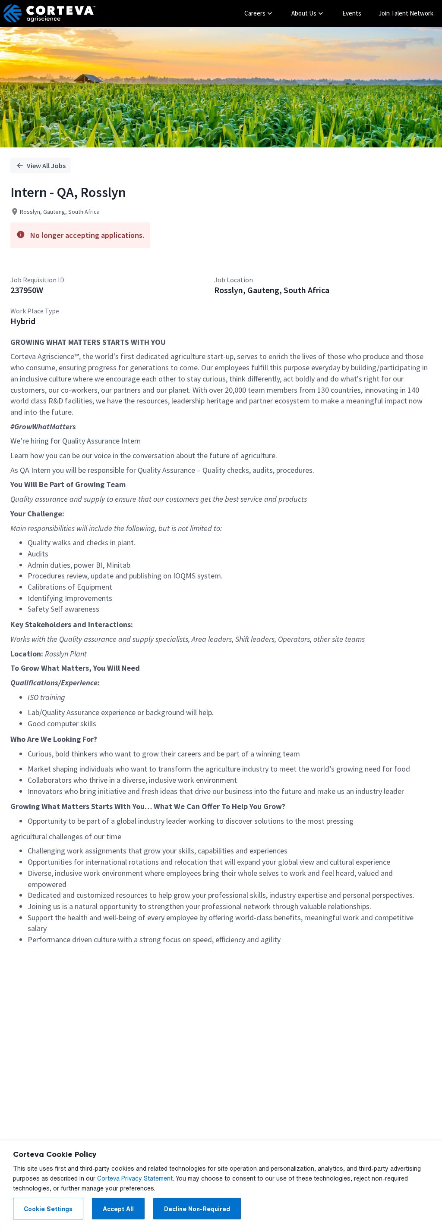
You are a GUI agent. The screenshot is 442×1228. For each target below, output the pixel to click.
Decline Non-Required (197, 1209)
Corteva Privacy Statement (135, 1178)
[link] (49, 13)
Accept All (118, 1209)
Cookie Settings (48, 1209)
